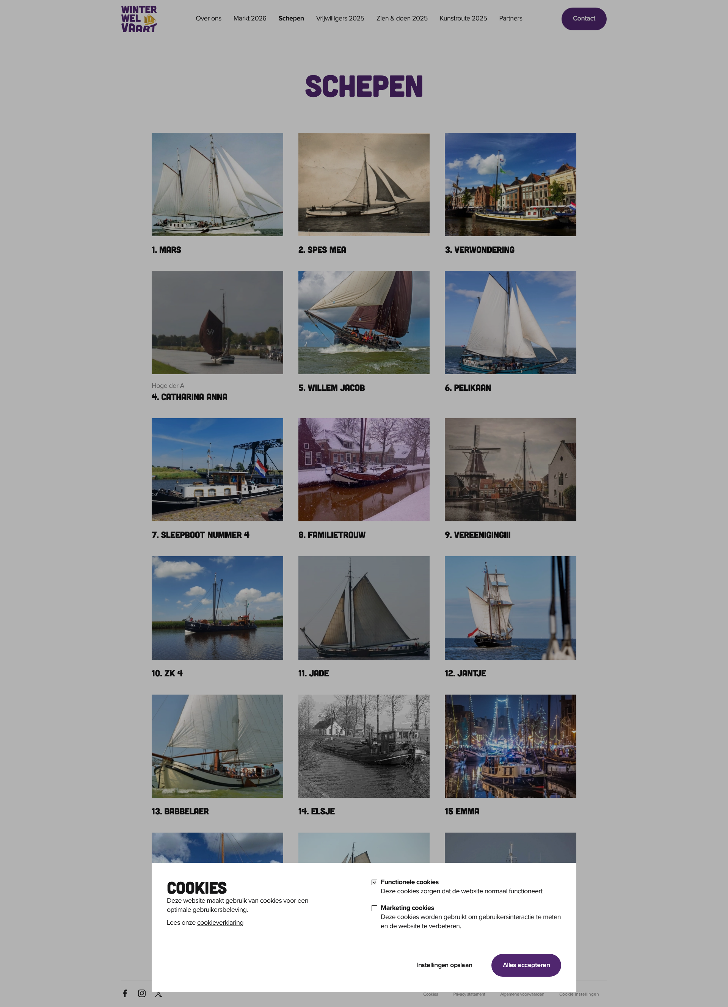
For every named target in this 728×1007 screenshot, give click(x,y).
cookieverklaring (220, 923)
